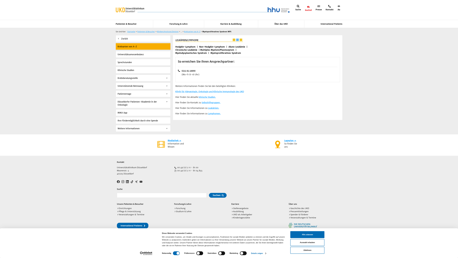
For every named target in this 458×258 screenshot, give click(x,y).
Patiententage (124, 94)
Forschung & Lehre (178, 24)
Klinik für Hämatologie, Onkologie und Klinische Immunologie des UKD (209, 91)
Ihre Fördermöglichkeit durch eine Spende (138, 120)
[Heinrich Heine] (278, 9)
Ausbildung (238, 211)
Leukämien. (213, 108)
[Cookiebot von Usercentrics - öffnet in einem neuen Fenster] (146, 253)
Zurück (124, 38)
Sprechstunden (125, 62)
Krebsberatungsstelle (128, 78)
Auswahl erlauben (307, 242)
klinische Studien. (207, 97)
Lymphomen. (214, 113)
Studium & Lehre (183, 211)
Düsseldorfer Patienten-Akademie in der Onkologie (137, 103)
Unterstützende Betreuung (130, 86)
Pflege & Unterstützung (130, 211)
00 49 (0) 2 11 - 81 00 (187, 167)
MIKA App (122, 112)
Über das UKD (281, 24)
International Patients (331, 24)
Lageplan (289, 140)
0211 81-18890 (188, 70)
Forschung (180, 208)
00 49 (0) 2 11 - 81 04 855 (189, 170)
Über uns (293, 204)
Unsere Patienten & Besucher (130, 204)
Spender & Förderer (299, 214)
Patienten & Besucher (126, 24)
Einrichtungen (125, 208)
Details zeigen (257, 253)
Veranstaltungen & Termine (131, 214)
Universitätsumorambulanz (131, 54)
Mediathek (173, 140)
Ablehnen (307, 250)
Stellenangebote (240, 208)
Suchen (217, 195)
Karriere (235, 204)
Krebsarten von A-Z (127, 46)
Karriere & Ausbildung (231, 24)
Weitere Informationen (129, 128)
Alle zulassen (307, 235)
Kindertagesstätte (241, 217)
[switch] (199, 253)
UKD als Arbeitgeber (242, 214)
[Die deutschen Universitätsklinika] (303, 225)
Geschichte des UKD (299, 208)
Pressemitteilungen (299, 211)
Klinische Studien (126, 70)
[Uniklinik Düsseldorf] (130, 10)
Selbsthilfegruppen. (211, 102)
